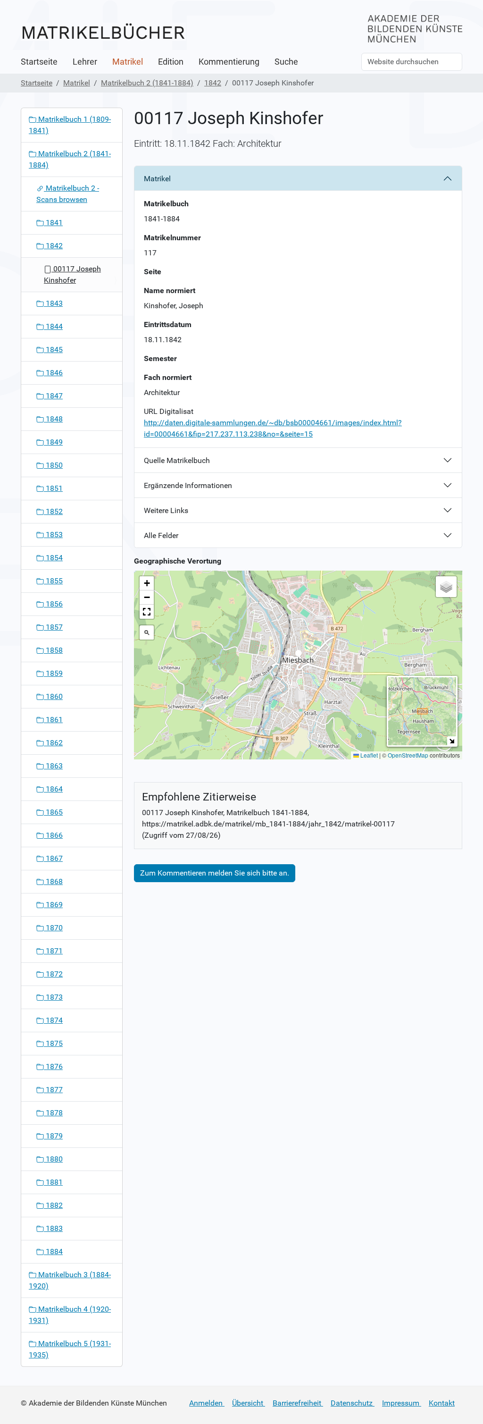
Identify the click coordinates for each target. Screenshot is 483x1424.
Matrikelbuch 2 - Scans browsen (67, 194)
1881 (53, 1182)
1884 (53, 1251)
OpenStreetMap (408, 755)
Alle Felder (161, 535)
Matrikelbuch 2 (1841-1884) (147, 82)
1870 (53, 927)
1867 (53, 858)
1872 (53, 973)
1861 (53, 719)
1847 (53, 395)
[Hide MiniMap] (451, 740)
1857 (53, 627)
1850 (53, 465)
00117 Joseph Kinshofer (72, 274)
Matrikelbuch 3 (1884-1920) (70, 1280)
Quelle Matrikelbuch (177, 460)
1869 (53, 904)
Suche (286, 62)
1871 (53, 950)
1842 (212, 82)
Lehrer (85, 62)
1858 (53, 650)
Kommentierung (229, 62)
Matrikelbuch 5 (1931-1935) (70, 1349)
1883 (53, 1228)
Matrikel (127, 62)
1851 (53, 488)
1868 (53, 881)
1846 (53, 372)
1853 (53, 534)
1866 (53, 835)
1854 (53, 557)
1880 (53, 1158)
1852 (53, 511)
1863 (53, 765)
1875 (53, 1043)
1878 (53, 1112)
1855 (53, 580)
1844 (53, 326)
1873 (53, 997)
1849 (53, 442)
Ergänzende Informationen (188, 485)
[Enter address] (147, 632)
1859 (53, 673)
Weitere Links (166, 510)
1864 (53, 788)
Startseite (39, 62)
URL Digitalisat (168, 411)
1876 (53, 1066)
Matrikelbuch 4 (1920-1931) (70, 1315)
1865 (53, 812)
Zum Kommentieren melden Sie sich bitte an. (214, 872)
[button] (298, 655)
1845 (53, 349)
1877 (53, 1089)
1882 (53, 1205)
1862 (53, 742)
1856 (53, 603)
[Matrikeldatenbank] (103, 32)
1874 (53, 1020)
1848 (53, 418)
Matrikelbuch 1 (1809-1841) (70, 125)
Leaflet (368, 755)
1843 (53, 303)
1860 (53, 696)
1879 (53, 1135)
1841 (53, 222)
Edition (170, 62)
